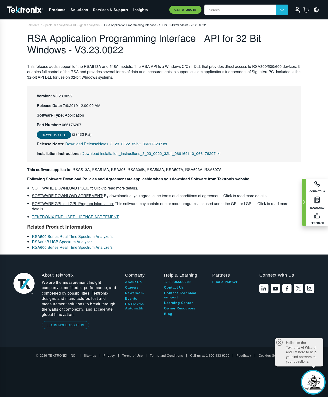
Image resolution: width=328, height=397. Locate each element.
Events (131, 298)
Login (295, 10)
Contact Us (174, 287)
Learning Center (178, 303)
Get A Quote (185, 9)
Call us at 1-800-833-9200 (209, 355)
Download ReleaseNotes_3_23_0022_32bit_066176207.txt (116, 144)
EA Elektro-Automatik (135, 306)
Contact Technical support (180, 295)
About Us (133, 282)
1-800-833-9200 (177, 282)
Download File (54, 135)
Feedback (244, 355)
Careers (132, 287)
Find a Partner (224, 282)
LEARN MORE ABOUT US (65, 325)
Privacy (109, 355)
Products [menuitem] (57, 9)
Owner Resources (179, 308)
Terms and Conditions (166, 355)
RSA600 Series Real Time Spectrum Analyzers (72, 247)
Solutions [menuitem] (79, 9)
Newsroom (134, 293)
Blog (168, 314)
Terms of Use (132, 355)
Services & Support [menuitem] (110, 9)
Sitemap (90, 355)
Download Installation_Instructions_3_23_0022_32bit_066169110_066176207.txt (151, 153)
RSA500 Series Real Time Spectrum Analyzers (72, 236)
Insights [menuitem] (140, 9)
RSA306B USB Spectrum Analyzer (62, 241)
